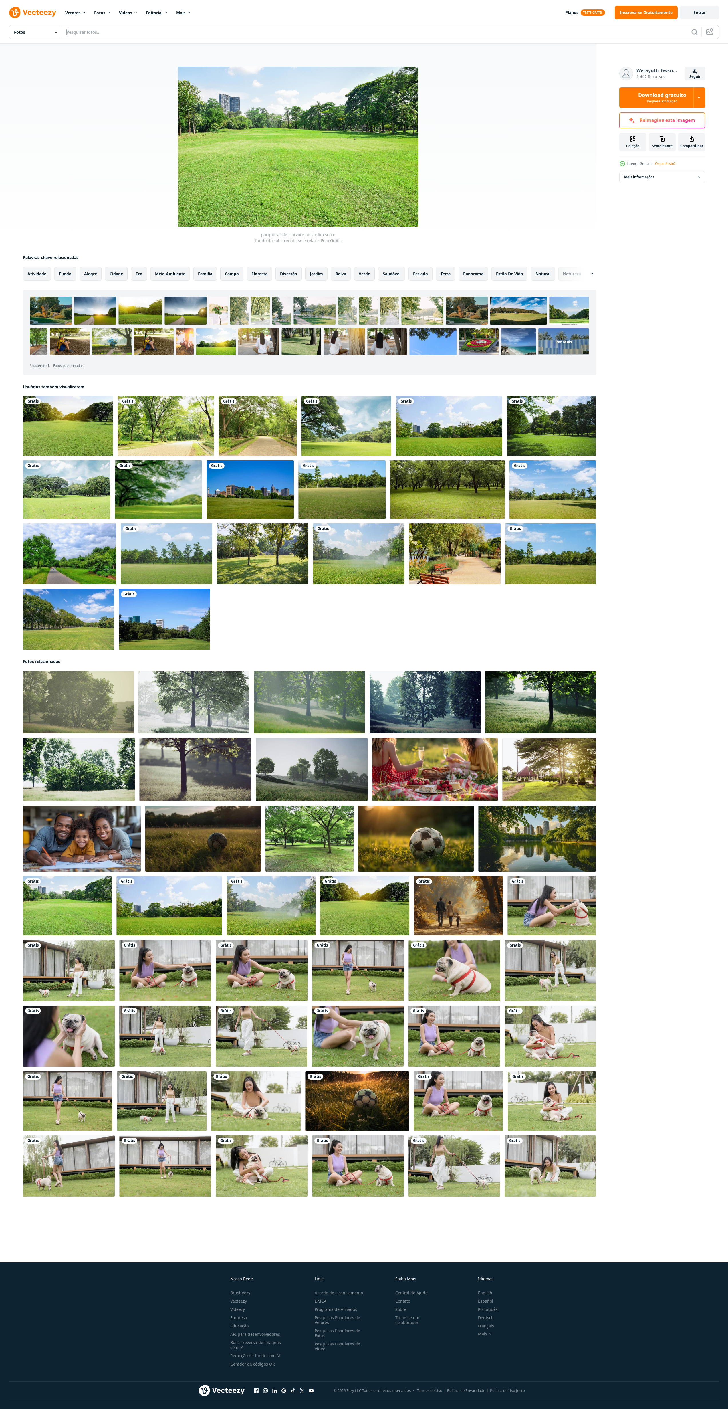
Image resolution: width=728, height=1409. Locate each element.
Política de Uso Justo (507, 1390)
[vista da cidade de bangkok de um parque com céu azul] (164, 619)
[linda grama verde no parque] (551, 426)
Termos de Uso (429, 1390)
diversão (288, 273)
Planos (571, 12)
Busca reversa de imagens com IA (255, 1345)
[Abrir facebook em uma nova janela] (256, 1390)
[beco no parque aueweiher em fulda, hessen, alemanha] (69, 553)
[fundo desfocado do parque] (158, 489)
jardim (316, 273)
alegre (90, 273)
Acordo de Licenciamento (339, 1292)
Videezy (237, 1309)
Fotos (99, 12)
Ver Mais (563, 342)
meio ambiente (170, 273)
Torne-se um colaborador (407, 1320)
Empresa (238, 1317)
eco (139, 273)
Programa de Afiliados (336, 1309)
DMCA (320, 1301)
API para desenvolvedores (255, 1334)
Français (486, 1326)
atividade (36, 273)
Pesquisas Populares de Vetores (337, 1320)
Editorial (154, 12)
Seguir (695, 76)
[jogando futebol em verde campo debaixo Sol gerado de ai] (357, 1101)
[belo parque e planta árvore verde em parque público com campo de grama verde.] (449, 426)
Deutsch (486, 1317)
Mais (180, 12)
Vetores (72, 12)
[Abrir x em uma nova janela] (302, 1390)
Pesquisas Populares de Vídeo (337, 1346)
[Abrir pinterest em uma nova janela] (283, 1390)
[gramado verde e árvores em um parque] (66, 489)
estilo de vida (509, 273)
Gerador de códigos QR (252, 1364)
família (205, 273)
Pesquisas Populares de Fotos (337, 1333)
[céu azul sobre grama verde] (346, 426)
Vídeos (125, 12)
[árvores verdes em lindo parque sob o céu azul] (68, 619)
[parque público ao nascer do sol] (549, 769)
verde (364, 273)
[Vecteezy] (32, 12)
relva (341, 273)
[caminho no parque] (258, 426)
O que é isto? (665, 163)
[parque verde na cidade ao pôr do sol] (78, 702)
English (485, 1292)
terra (446, 273)
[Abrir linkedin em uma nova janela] (274, 1390)
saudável (391, 273)
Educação (239, 1326)
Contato (402, 1301)
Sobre (400, 1309)
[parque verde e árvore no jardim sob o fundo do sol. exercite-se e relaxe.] (67, 905)
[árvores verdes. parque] (447, 489)
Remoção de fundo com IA (255, 1355)
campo (232, 273)
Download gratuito (662, 98)
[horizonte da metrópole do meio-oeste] (250, 489)
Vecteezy (238, 1301)
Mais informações (639, 177)
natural (542, 273)
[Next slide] (587, 274)
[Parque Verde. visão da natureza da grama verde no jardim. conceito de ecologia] (68, 426)
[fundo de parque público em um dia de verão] (309, 839)
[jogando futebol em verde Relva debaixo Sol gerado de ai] (203, 839)
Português (488, 1309)
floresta (259, 273)
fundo (65, 273)
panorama (473, 273)
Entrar (699, 12)
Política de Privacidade (466, 1390)
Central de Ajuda (411, 1292)
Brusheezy (240, 1292)
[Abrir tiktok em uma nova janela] (293, 1390)
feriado (420, 273)
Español (485, 1301)
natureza (572, 273)
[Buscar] (694, 32)
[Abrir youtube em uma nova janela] (311, 1390)
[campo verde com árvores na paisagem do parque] (262, 553)
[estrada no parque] (166, 426)
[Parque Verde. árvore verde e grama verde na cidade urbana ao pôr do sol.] (358, 553)
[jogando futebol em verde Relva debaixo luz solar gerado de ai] (416, 839)
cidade (116, 273)
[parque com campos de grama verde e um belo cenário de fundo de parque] (342, 489)
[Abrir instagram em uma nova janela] (265, 1390)
